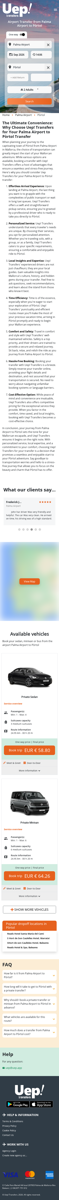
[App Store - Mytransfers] (41, 1104)
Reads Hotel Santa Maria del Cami (25, 933)
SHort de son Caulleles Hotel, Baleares (28, 942)
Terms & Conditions (12, 1121)
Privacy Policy (9, 1125)
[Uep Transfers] (17, 10)
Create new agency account (14, 1155)
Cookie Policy (9, 1130)
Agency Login (9, 1150)
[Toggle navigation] (55, 10)
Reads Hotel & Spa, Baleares (22, 947)
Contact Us (8, 1135)
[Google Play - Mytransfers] (18, 1104)
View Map (29, 581)
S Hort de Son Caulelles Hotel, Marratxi (28, 938)
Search (29, 101)
